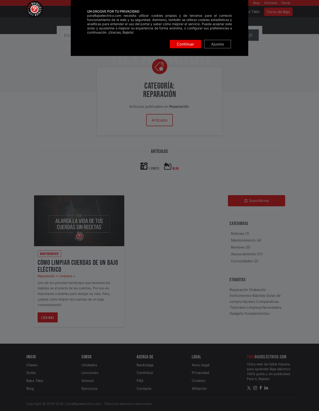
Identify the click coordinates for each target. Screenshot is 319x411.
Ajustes (217, 44)
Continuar (185, 44)
